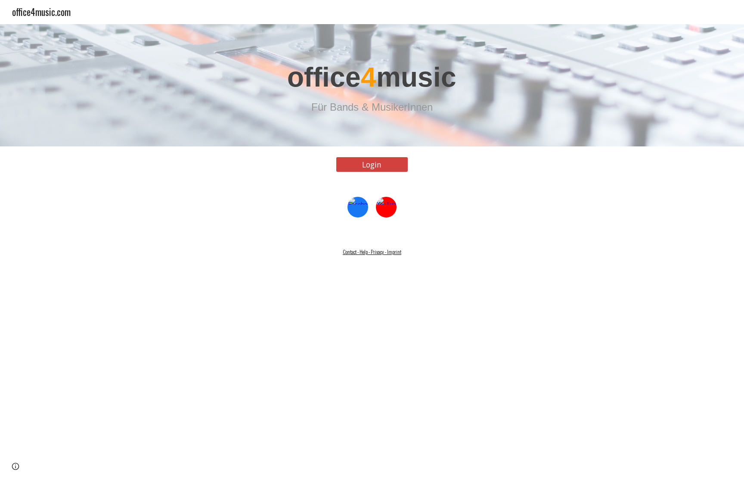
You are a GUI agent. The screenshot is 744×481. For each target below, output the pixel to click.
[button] (15, 466)
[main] (372, 85)
